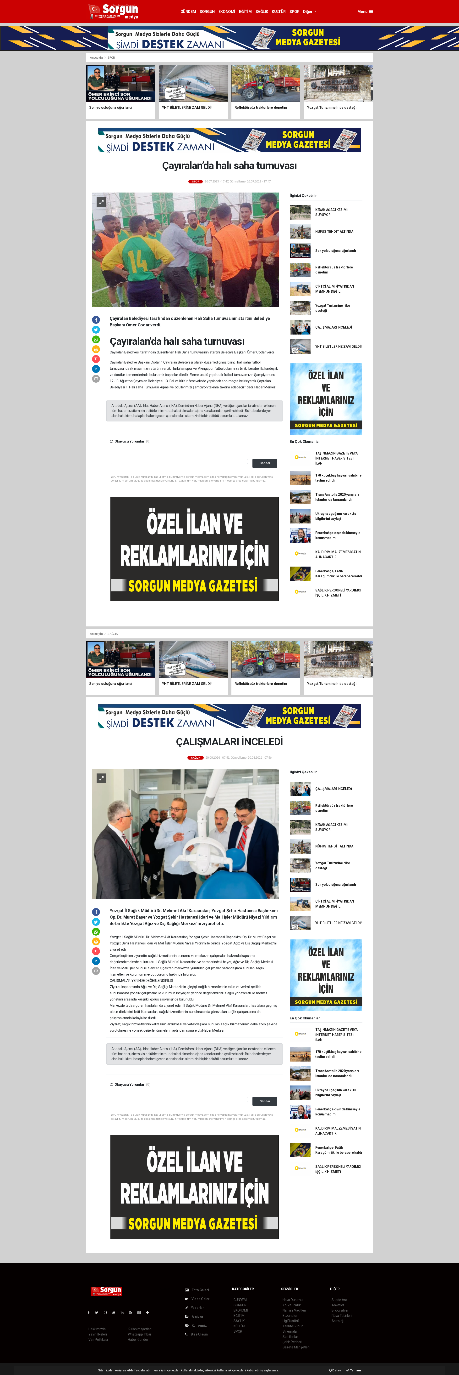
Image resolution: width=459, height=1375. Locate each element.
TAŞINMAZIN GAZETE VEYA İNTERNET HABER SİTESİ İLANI (336, 458)
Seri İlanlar (290, 1337)
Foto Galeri (200, 1290)
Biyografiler (340, 1310)
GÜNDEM (188, 11)
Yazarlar (197, 1308)
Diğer (308, 11)
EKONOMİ (227, 11)
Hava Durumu (293, 1300)
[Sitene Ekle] (149, 1312)
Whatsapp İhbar (139, 1334)
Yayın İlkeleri (97, 1334)
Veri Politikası (98, 1339)
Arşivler (197, 1316)
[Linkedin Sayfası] (124, 1312)
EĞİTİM (245, 11)
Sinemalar (290, 1331)
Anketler (338, 1305)
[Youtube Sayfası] (115, 1312)
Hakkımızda (97, 1329)
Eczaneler (290, 1316)
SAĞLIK (262, 11)
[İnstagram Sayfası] (107, 1312)
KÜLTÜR (279, 11)
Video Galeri (200, 1299)
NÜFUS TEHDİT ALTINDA (334, 231)
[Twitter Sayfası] (98, 1312)
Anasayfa (96, 57)
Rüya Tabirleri (341, 1316)
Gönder (265, 463)
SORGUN (207, 11)
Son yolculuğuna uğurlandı (335, 251)
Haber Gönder (138, 1339)
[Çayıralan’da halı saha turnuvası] (185, 249)
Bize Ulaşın (199, 1334)
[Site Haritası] (141, 1312)
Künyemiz (199, 1325)
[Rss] (132, 1312)
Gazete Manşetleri (296, 1347)
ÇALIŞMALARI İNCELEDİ (333, 327)
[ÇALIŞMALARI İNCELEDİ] (185, 833)
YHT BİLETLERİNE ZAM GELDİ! (338, 346)
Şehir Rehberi (292, 1342)
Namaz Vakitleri (294, 1310)
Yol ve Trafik (292, 1305)
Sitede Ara (339, 1300)
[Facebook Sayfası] (90, 1312)
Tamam (355, 1370)
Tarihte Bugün (293, 1326)
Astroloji (338, 1321)
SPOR (294, 11)
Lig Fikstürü (291, 1321)
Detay (336, 1370)
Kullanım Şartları (140, 1329)
